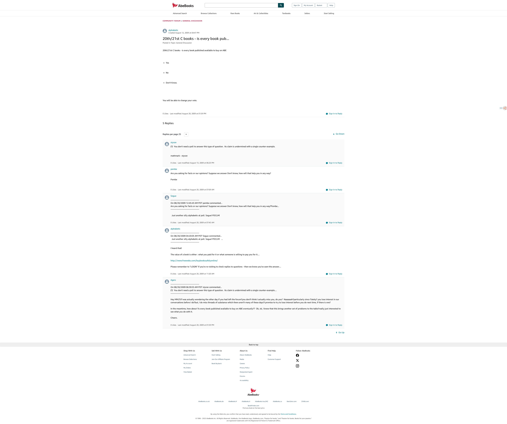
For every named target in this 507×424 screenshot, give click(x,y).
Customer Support (274, 359)
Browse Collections (209, 13)
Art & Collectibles (261, 13)
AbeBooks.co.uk (204, 401)
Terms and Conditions (288, 414)
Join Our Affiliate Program (221, 359)
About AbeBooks (246, 355)
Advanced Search (180, 13)
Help (331, 5)
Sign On (297, 5)
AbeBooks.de (219, 401)
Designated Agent (246, 372)
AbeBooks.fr (232, 401)
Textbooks (286, 13)
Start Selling (329, 13)
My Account (308, 5)
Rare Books (235, 13)
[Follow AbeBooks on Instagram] (308, 365)
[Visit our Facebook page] (308, 355)
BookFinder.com (253, 407)
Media (242, 359)
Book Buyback (217, 363)
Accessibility (244, 380)
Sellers (307, 13)
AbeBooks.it (246, 401)
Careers (242, 363)
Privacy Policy (244, 368)
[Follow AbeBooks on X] (308, 360)
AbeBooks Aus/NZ (261, 401)
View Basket (188, 372)
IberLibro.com (292, 401)
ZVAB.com (305, 401)
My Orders (187, 368)
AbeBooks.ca (277, 401)
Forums (242, 376)
